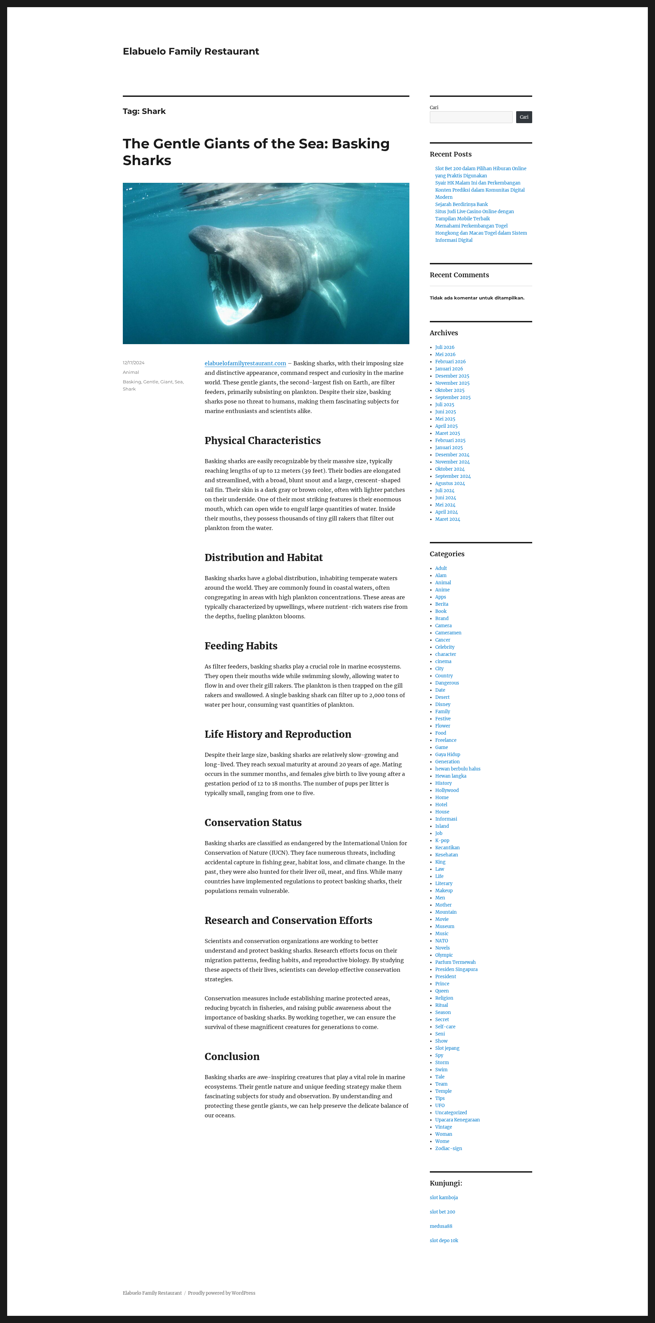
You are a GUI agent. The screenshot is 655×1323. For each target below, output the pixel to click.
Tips (440, 1098)
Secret (442, 1020)
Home (442, 797)
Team (441, 1084)
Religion (444, 998)
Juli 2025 (444, 405)
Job (438, 833)
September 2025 (453, 397)
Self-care (445, 1027)
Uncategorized (451, 1113)
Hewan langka (450, 776)
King (440, 862)
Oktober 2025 (450, 390)
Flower (442, 726)
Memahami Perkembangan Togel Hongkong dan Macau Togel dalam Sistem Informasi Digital (481, 233)
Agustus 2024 (450, 483)
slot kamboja (444, 1198)
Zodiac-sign (448, 1148)
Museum (444, 926)
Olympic (444, 955)
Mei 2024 (445, 505)
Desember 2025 (452, 376)
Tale (440, 1077)
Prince (442, 984)
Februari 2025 (450, 440)
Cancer (442, 640)
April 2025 (446, 426)
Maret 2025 (447, 433)
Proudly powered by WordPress (222, 1293)
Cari (434, 108)
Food (440, 733)
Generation (447, 762)
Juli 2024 (444, 491)
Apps (440, 597)
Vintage (443, 1127)
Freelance (445, 740)
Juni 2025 (445, 412)
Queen (442, 991)
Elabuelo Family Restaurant (191, 51)
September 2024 (453, 476)
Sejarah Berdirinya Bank (461, 204)
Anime (442, 590)
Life (439, 876)
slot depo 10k (444, 1241)
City (439, 669)
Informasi (446, 819)
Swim (441, 1070)
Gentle (150, 381)
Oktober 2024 (450, 469)
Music (442, 934)
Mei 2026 (445, 354)
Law (439, 869)
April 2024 (446, 512)
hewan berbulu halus (458, 769)
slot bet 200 (442, 1212)
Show (441, 1041)
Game (441, 747)
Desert (442, 697)
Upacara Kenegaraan (457, 1120)
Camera (443, 626)
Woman (443, 1134)
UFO (440, 1105)
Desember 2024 (452, 455)
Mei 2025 (445, 419)
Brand (442, 618)
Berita (441, 604)
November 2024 (452, 462)
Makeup (444, 891)
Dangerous (447, 683)
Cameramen (448, 633)
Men (440, 898)
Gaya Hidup (447, 755)
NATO (441, 941)
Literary (443, 883)
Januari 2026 (449, 369)
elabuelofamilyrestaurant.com (245, 363)
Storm (442, 1062)
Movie (442, 919)
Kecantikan (447, 848)
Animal (131, 372)
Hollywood (447, 790)
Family (442, 712)
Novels (442, 948)
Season (443, 1012)
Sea (179, 381)
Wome (442, 1141)
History (443, 783)
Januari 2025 (449, 448)
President (445, 977)
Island (442, 826)
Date (440, 690)
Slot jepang (447, 1048)
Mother (443, 905)
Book (441, 611)
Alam (441, 575)
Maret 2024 (447, 519)
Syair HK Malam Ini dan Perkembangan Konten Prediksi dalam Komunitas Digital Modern (480, 190)
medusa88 (441, 1226)
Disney (442, 704)
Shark (129, 389)
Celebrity (444, 647)
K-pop (442, 840)
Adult (441, 568)
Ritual (441, 1005)
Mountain (446, 912)
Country (444, 676)
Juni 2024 (445, 498)
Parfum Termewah (455, 962)
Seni (440, 1034)
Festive (443, 719)
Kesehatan (446, 855)
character (445, 654)
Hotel (441, 805)
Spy (439, 1055)
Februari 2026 (450, 362)
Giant (166, 381)
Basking (132, 381)
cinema (443, 661)
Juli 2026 (445, 347)
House (442, 812)
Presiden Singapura (456, 969)
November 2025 (452, 383)
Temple (443, 1091)
